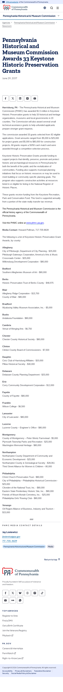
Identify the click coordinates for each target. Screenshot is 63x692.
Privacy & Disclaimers (23, 671)
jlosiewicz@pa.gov (11, 536)
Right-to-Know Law (11, 658)
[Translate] (44, 7)
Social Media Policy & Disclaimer (23, 673)
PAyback (6, 635)
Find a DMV (7, 620)
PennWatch (7, 653)
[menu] (58, 8)
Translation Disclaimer (42, 671)
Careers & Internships (12, 648)
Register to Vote (10, 615)
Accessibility (7, 671)
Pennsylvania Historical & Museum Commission (29, 15)
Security (5, 673)
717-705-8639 (9, 540)
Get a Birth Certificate (12, 625)
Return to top (50, 559)
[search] (52, 8)
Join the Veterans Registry (14, 630)
